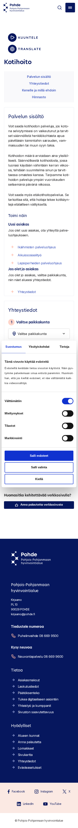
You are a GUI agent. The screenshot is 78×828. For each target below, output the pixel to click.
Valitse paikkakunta (30, 322)
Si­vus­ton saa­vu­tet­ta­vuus (36, 712)
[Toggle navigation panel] (70, 7)
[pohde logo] (16, 7)
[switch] (67, 413)
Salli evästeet (39, 455)
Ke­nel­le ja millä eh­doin (39, 90)
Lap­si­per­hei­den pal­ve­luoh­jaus (40, 263)
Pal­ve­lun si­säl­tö (39, 77)
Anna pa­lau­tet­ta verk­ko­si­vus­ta (41, 504)
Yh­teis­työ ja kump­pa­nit (34, 706)
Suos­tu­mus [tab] (13, 346)
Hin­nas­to (39, 97)
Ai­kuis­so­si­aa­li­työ (30, 255)
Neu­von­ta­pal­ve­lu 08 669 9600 (40, 657)
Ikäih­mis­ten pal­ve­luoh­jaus (37, 247)
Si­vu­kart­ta (25, 755)
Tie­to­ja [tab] (64, 346)
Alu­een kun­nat (28, 736)
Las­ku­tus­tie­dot (28, 686)
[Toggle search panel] (59, 7)
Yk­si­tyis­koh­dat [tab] (39, 346)
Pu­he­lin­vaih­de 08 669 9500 (38, 636)
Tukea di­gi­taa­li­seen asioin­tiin (38, 699)
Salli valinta (39, 467)
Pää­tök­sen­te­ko (29, 693)
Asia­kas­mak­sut (29, 680)
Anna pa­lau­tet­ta (29, 742)
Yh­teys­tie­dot (39, 83)
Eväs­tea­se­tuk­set (29, 768)
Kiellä (39, 479)
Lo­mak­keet (26, 748)
